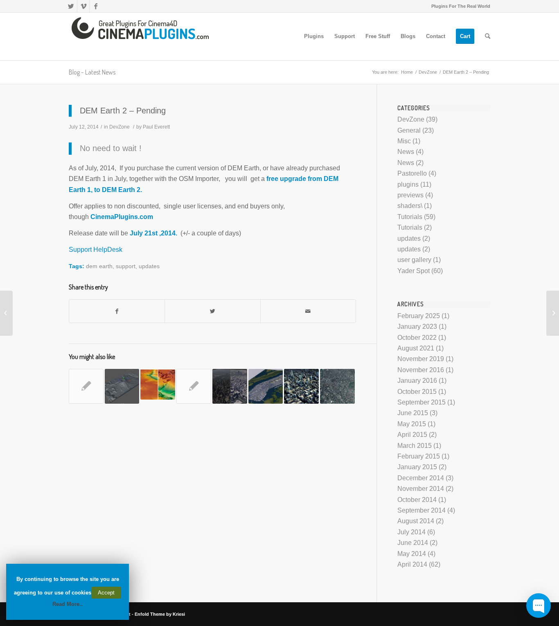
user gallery (414, 259)
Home (407, 72)
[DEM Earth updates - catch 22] (193, 386)
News (405, 151)
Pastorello (412, 173)
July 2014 (411, 532)
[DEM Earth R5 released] (265, 386)
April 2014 (412, 564)
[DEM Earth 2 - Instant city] (229, 386)
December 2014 (420, 478)
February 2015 (418, 456)
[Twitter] (71, 6)
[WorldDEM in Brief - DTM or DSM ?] (157, 384)
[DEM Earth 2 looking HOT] (6, 313)
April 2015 (412, 434)
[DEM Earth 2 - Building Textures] (301, 386)
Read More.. (67, 604)
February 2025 (418, 315)
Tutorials (409, 216)
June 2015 (412, 412)
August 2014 (415, 521)
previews (410, 195)
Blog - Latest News (92, 72)
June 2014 (412, 542)
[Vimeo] (83, 6)
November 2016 (420, 369)
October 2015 (417, 391)
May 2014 (411, 553)
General (409, 130)
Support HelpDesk (95, 249)
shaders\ (409, 205)
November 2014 (420, 488)
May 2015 (411, 423)
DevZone (428, 72)
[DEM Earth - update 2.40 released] (122, 386)
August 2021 (415, 348)
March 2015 (414, 445)
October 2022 (417, 337)
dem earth (99, 266)
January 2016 (417, 380)
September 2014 (421, 510)
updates (149, 266)
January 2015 (417, 466)
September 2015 (421, 402)
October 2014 (417, 499)
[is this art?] (86, 386)
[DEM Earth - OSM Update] (337, 386)
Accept (106, 593)
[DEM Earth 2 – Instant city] (552, 313)
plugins (408, 184)
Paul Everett (156, 127)
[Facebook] (96, 6)
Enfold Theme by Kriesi (160, 614)
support (125, 266)
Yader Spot (413, 270)
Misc (404, 141)
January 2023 (417, 326)
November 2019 (420, 358)
